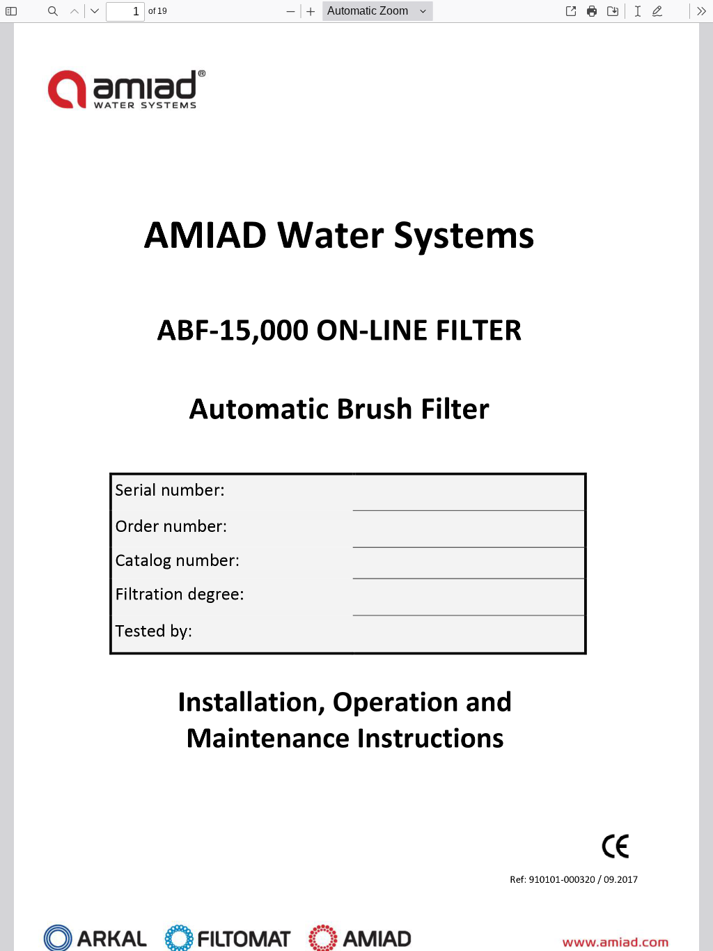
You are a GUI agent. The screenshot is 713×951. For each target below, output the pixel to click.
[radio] (638, 11)
